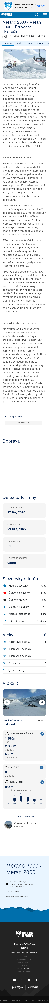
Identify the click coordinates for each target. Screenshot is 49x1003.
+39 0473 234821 (14, 891)
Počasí (29, 43)
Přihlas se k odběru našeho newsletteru (24, 952)
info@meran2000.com (17, 896)
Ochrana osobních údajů (24, 959)
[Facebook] (36, 980)
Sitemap (24, 965)
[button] (37, 15)
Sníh (19, 43)
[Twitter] (21, 980)
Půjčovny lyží (23, 422)
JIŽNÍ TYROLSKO (10, 36)
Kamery (41, 43)
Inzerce (24, 948)
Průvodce (8, 43)
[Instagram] (29, 980)
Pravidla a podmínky (24, 962)
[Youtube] (14, 980)
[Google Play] (18, 987)
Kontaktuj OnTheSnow (24, 944)
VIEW (40, 720)
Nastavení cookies (24, 972)
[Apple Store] (33, 987)
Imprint (24, 956)
